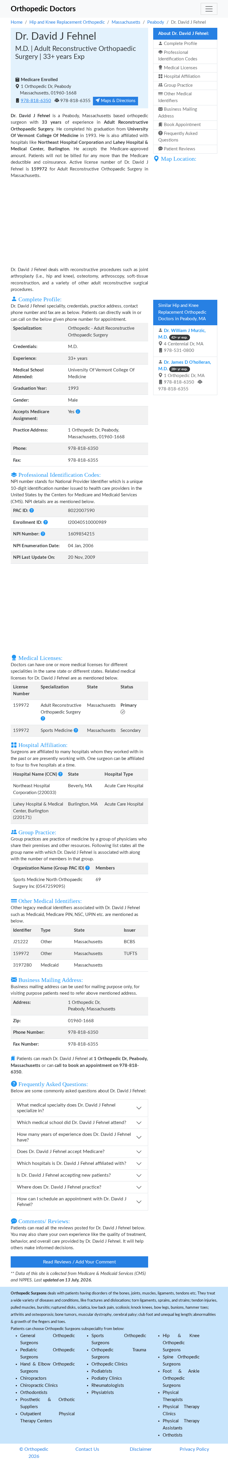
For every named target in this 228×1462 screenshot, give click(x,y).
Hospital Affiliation (181, 76)
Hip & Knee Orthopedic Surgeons (181, 1343)
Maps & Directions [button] (117, 101)
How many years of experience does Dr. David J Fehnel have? (74, 1137)
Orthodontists (34, 1392)
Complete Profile (180, 43)
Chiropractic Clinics (39, 1385)
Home (17, 22)
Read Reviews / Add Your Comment (79, 1262)
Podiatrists (101, 1371)
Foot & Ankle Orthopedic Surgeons (181, 1378)
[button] (78, 412)
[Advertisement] (79, 222)
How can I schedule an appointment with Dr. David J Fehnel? (71, 1202)
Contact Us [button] (87, 1449)
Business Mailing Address (177, 112)
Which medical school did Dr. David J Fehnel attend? (71, 1122)
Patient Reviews (179, 149)
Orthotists (173, 1435)
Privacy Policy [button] (194, 1449)
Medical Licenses (180, 68)
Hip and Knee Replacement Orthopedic (67, 22)
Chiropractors (33, 1378)
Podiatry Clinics (106, 1378)
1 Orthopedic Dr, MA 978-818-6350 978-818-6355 (184, 375)
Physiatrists (102, 1392)
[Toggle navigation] (209, 9)
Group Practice (178, 85)
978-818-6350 (36, 101)
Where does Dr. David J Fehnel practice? (59, 1187)
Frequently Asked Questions (177, 137)
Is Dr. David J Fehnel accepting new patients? (64, 1175)
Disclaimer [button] (141, 1449)
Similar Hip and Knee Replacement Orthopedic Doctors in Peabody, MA (182, 312)
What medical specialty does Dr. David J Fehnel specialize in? (66, 1108)
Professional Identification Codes (177, 56)
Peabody (155, 22)
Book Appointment (182, 125)
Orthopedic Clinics (109, 1364)
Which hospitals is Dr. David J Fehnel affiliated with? (71, 1163)
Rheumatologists (107, 1385)
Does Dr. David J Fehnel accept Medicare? (60, 1151)
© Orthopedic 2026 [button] (33, 1453)
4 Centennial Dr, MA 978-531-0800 (182, 341)
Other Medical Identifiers (175, 97)
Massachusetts (126, 22)
